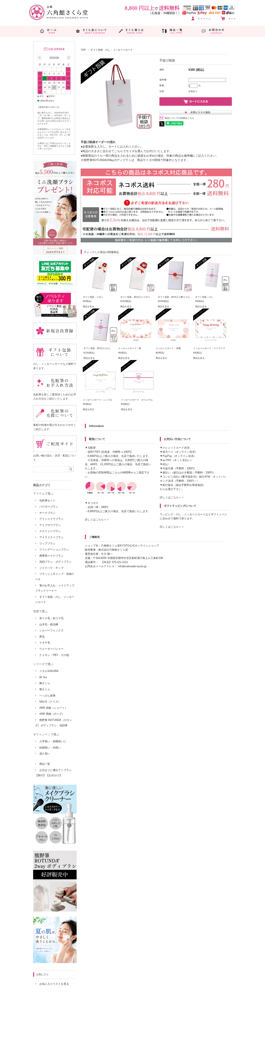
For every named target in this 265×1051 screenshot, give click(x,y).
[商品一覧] (174, 31)
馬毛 (42, 636)
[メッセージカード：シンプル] (100, 393)
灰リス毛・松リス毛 (51, 618)
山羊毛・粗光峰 (48, 624)
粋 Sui (43, 677)
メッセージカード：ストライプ (209, 348)
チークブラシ (47, 512)
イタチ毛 (44, 642)
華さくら (44, 689)
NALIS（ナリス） (50, 701)
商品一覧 (44, 763)
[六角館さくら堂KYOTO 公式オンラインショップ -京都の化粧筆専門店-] (58, 19)
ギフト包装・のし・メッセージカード (111, 49)
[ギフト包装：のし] (212, 290)
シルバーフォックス (51, 630)
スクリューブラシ (50, 531)
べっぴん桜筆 (47, 695)
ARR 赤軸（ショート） (53, 707)
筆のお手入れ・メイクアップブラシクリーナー (54, 588)
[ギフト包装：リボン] (100, 290)
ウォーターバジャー (51, 648)
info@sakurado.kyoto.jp (132, 566)
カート (232, 19)
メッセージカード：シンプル (97, 400)
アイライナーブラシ (51, 537)
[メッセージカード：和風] (173, 341)
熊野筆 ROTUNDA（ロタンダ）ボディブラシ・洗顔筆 (53, 722)
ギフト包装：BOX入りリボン (135, 297)
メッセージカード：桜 (129, 348)
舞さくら (44, 683)
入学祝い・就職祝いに (52, 741)
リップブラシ (47, 543)
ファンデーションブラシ (54, 549)
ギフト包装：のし (204, 297)
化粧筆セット (47, 500)
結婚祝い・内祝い (50, 747)
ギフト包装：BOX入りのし (97, 348)
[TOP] (49, 31)
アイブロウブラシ (50, 525)
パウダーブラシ (48, 506)
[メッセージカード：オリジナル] (138, 393)
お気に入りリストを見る (54, 983)
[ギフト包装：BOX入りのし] (101, 341)
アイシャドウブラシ (51, 518)
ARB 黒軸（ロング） (52, 713)
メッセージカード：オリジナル (137, 400)
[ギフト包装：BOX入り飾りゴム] (175, 290)
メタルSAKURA (49, 671)
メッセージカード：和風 (168, 348)
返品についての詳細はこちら (179, 118)
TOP (83, 49)
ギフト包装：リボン (93, 297)
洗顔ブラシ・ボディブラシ (55, 561)
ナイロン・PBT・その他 (54, 655)
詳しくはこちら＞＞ (97, 519)
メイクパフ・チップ (51, 567)
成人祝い (44, 753)
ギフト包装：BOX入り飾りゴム (174, 297)
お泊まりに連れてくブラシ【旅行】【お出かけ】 (53, 773)
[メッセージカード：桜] (135, 341)
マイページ (204, 19)
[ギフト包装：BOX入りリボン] (137, 290)
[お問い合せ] (215, 31)
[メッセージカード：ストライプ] (210, 341)
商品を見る (88, 306)
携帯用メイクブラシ (51, 555)
